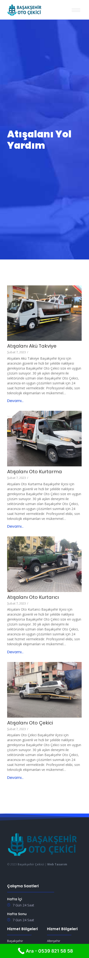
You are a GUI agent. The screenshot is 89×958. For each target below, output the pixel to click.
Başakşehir (15, 941)
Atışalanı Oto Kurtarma (34, 471)
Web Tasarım (57, 864)
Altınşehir (53, 941)
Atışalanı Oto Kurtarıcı (33, 597)
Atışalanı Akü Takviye (31, 346)
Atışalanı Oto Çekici (30, 723)
